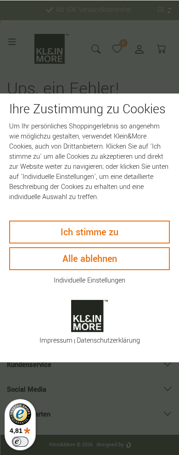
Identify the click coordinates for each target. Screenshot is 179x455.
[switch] (20, 442)
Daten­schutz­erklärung (108, 340)
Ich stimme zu (89, 232)
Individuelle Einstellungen (89, 280)
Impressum (56, 340)
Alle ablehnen (89, 258)
